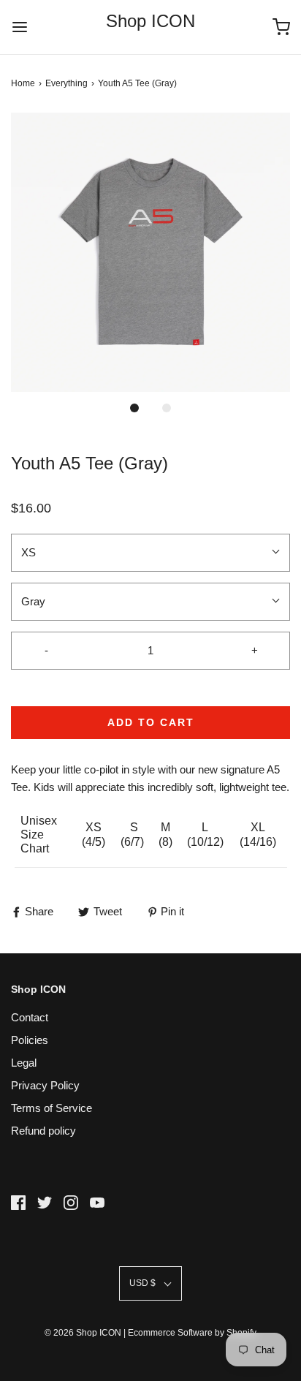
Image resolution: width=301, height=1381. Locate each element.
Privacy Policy (45, 1085)
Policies (29, 1040)
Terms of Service (51, 1108)
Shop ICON (150, 21)
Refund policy (43, 1130)
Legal (24, 1062)
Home (23, 83)
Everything (66, 83)
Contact (29, 1017)
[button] (150, 252)
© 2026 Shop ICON (83, 1333)
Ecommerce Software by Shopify (192, 1333)
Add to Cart (150, 722)
